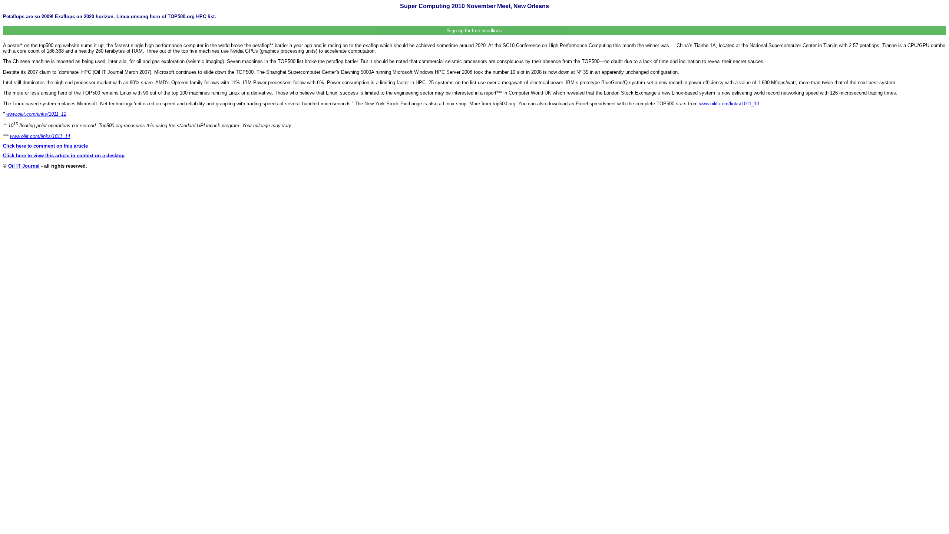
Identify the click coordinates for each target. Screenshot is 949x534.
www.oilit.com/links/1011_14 (40, 136)
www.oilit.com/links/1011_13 (729, 103)
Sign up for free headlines (474, 30)
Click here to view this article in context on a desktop (64, 155)
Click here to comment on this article (45, 146)
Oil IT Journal (24, 166)
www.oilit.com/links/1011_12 (36, 114)
